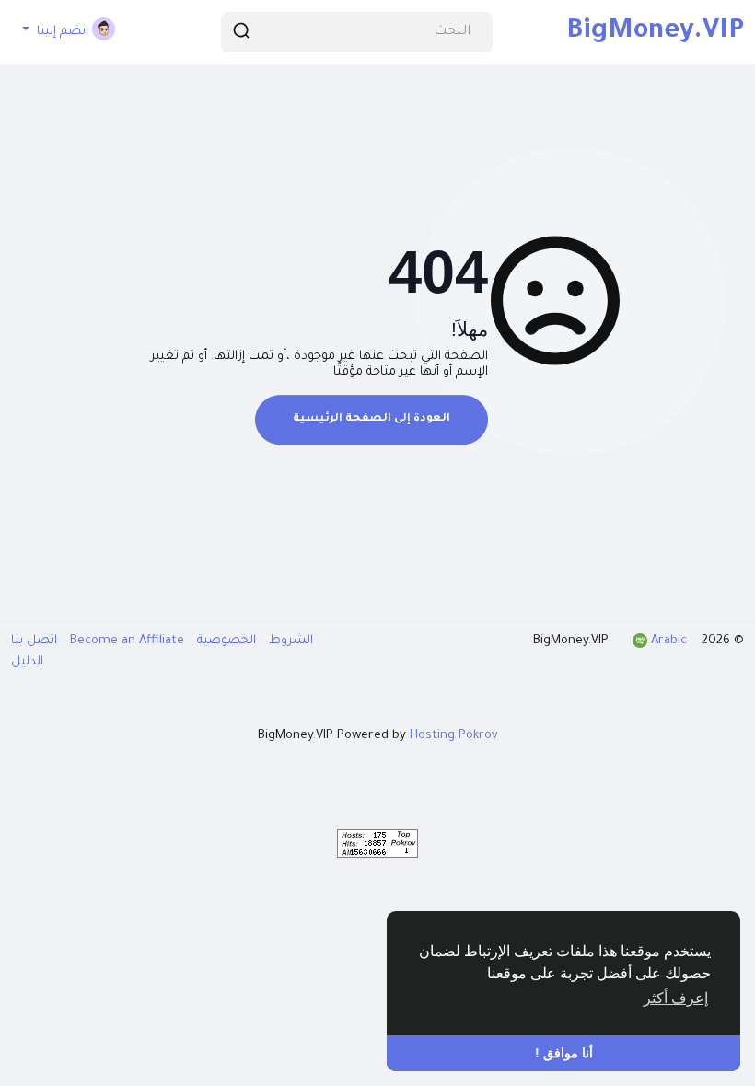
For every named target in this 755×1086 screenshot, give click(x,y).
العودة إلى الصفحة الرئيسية (371, 419)
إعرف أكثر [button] (676, 998)
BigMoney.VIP (655, 32)
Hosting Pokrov (454, 736)
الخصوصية (224, 641)
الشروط (289, 641)
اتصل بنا (34, 641)
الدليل (27, 662)
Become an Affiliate (125, 641)
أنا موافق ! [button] (564, 1053)
